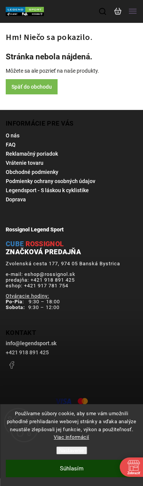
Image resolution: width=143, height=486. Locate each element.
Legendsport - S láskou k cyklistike (47, 190)
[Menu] (133, 11)
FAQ (11, 145)
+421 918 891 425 (27, 352)
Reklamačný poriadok (32, 154)
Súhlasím (72, 468)
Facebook (11, 365)
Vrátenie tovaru (24, 163)
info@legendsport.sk (31, 343)
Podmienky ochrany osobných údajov (50, 181)
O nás (12, 135)
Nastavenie (71, 450)
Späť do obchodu (31, 87)
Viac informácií (71, 437)
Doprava (16, 199)
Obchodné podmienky (32, 172)
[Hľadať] (103, 11)
